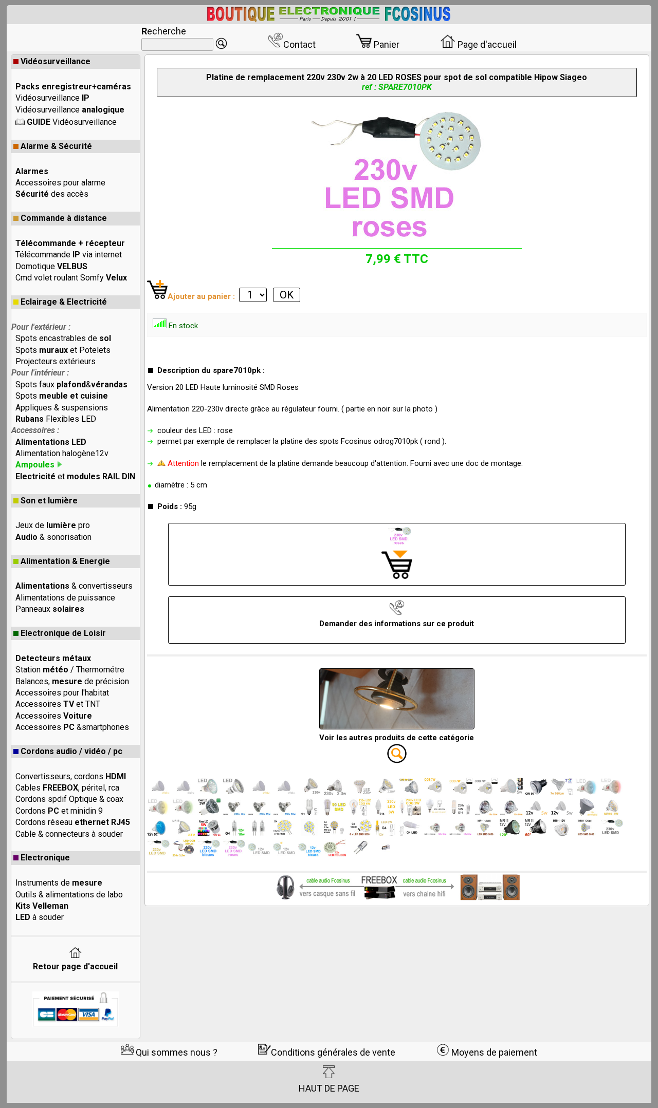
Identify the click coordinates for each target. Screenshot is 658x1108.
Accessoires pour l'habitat (62, 693)
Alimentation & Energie (65, 561)
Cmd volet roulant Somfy (71, 278)
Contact (299, 44)
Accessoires (53, 716)
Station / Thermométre (69, 669)
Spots (61, 396)
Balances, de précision (72, 681)
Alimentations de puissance (65, 598)
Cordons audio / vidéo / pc (71, 751)
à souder (39, 917)
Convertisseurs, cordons (70, 776)
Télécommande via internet (68, 254)
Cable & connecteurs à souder (69, 834)
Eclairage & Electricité (64, 302)
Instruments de (58, 883)
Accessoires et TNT (57, 704)
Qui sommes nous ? (175, 1052)
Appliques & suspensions (61, 407)
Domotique (51, 266)
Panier (385, 44)
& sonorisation (53, 537)
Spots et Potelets (63, 350)
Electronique (45, 857)
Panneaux (49, 609)
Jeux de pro (52, 525)
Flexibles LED (55, 419)
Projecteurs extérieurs (55, 361)
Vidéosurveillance (55, 61)
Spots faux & (71, 384)
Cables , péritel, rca (67, 788)
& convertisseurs (74, 586)
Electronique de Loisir (63, 633)
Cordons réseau (72, 822)
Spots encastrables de (63, 338)
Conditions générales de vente (333, 1052)
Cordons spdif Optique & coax (69, 799)
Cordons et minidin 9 (59, 811)
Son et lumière (49, 500)
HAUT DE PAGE (329, 1088)
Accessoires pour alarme (60, 182)
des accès (51, 194)
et (75, 476)
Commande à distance (64, 218)
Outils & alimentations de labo (69, 894)
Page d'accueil (486, 44)
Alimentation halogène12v (61, 453)
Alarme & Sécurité (56, 146)
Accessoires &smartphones (72, 727)
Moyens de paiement (493, 1052)
